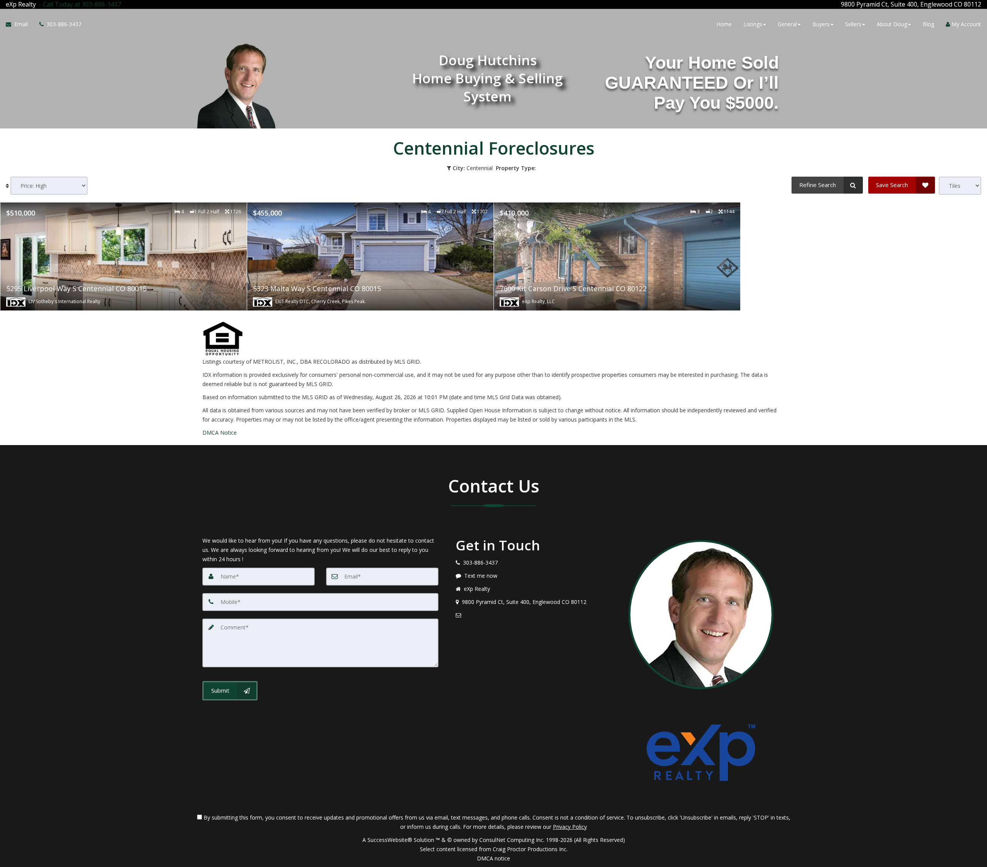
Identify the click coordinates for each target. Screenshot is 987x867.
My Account (965, 24)
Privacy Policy (570, 826)
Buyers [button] (821, 24)
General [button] (787, 24)
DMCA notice (493, 858)
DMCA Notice (219, 432)
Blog (928, 24)
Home (724, 24)
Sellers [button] (853, 24)
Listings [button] (752, 24)
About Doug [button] (892, 24)
